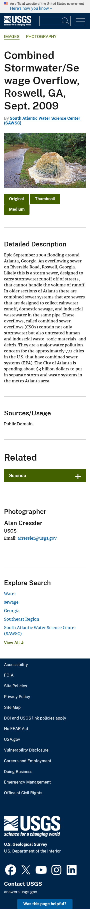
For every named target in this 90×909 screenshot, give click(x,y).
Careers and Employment (27, 761)
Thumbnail (45, 198)
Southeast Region (21, 619)
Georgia (12, 610)
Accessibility (16, 665)
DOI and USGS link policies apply (35, 718)
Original (16, 198)
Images (12, 36)
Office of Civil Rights (23, 793)
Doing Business (18, 772)
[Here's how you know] (45, 6)
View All (12, 642)
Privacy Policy (17, 697)
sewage (11, 602)
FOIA (9, 675)
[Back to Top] (72, 891)
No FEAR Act (16, 729)
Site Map (12, 707)
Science (17, 475)
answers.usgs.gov (20, 892)
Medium (16, 209)
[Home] (17, 24)
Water (10, 593)
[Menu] (80, 21)
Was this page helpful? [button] (44, 904)
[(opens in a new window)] (10, 869)
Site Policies (15, 686)
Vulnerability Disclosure (26, 750)
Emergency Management (27, 782)
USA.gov (12, 739)
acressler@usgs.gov (37, 538)
